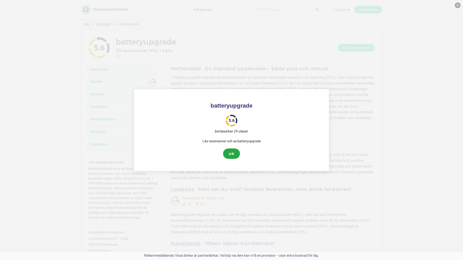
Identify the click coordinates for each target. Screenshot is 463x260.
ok (231, 153)
